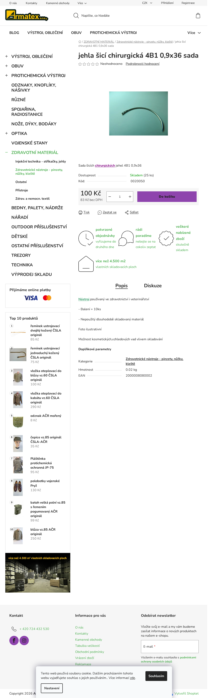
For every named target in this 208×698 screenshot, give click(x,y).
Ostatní (21, 182)
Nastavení (51, 688)
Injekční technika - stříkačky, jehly (40, 161)
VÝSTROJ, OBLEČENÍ (32, 56)
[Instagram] (24, 640)
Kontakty (31, 3)
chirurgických (105, 165)
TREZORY (21, 255)
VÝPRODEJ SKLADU (31, 274)
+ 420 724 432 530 (34, 629)
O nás (13, 3)
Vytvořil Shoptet (186, 693)
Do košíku (167, 196)
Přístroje (21, 190)
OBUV (17, 66)
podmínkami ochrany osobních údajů (168, 659)
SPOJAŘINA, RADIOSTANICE (27, 111)
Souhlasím (156, 676)
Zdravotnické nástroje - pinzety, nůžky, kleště (39, 172)
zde (132, 678)
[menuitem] (14, 33)
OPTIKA (19, 133)
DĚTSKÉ (19, 236)
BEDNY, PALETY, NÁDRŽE (37, 208)
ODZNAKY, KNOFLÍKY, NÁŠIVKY (33, 87)
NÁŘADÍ (19, 217)
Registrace (188, 3)
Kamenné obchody (57, 3)
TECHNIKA (22, 265)
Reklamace (83, 664)
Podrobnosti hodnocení (142, 64)
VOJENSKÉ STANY (29, 143)
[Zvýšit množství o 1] (130, 197)
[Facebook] (14, 640)
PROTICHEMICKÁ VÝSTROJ (38, 75)
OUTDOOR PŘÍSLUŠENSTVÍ (39, 227)
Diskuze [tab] (153, 285)
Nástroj (83, 299)
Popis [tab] (121, 285)
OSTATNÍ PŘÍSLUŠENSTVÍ (37, 246)
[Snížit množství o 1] (110, 197)
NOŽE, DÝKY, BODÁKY (33, 124)
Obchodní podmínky (89, 652)
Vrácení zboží (84, 658)
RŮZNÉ (18, 100)
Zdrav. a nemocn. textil (32, 198)
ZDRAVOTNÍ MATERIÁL (34, 152)
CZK (145, 3)
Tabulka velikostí (87, 646)
